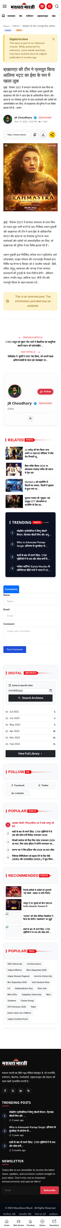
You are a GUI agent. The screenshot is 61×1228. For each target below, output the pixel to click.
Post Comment (15, 649)
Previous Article (33, 337)
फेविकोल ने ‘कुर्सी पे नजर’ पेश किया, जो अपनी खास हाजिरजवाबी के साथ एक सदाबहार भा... (30, 358)
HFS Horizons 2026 (16, 1007)
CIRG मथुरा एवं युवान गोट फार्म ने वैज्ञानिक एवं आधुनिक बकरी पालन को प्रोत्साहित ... (30, 343)
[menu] (4, 6)
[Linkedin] (21, 1091)
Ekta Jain (42, 988)
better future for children (19, 1013)
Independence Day (24, 988)
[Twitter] (13, 1091)
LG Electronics (34, 964)
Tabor (33, 1007)
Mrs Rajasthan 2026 (17, 982)
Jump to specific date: (20, 685)
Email (6, 609)
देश (20, 16)
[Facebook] (5, 1091)
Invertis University (43, 976)
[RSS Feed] (30, 418)
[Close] (53, 39)
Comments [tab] (11, 589)
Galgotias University (32, 994)
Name (6, 595)
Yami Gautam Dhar (41, 982)
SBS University (14, 964)
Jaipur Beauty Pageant (18, 976)
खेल (53, 16)
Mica (48, 994)
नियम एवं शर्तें (40, 1214)
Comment (8, 624)
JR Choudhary (20, 403)
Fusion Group (27, 1001)
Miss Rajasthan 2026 (36, 970)
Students (11, 1001)
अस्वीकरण (53, 1214)
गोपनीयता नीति (9, 1214)
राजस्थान (11, 16)
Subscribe (49, 1190)
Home (6, 26)
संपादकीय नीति (25, 1214)
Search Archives (30, 698)
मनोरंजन (29, 16)
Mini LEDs (12, 994)
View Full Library (30, 753)
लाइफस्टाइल (42, 16)
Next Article (28, 352)
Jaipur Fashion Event (17, 1019)
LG (8, 988)
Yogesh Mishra (14, 970)
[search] (57, 6)
